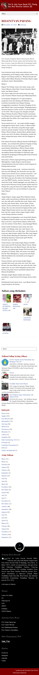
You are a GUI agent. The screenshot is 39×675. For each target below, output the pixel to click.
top (19, 548)
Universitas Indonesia (9, 569)
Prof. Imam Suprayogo (9, 622)
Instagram (5, 655)
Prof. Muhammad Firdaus (10, 627)
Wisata (4, 426)
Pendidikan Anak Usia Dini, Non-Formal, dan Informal (19, 576)
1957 (7, 565)
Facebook (5, 653)
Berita (3, 413)
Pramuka (4, 608)
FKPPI (25, 304)
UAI (3, 603)
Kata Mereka (6, 419)
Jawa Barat (31, 563)
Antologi (23, 25)
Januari (4, 467)
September (5, 473)
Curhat (4, 434)
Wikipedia (12, 584)
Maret (3, 459)
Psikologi (10, 567)
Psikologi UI (6, 600)
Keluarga (4, 442)
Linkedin (4, 658)
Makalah (4, 432)
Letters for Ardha (7, 595)
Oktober (4, 470)
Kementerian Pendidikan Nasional (22, 578)
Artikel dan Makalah (8, 450)
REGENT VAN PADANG (16, 21)
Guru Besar (10, 571)
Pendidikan (18, 567)
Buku (3, 448)
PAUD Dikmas (6, 611)
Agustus (4, 476)
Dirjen (35, 573)
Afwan (12, 373)
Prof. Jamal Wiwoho (8, 625)
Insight (4, 416)
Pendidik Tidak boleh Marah (19, 384)
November (5, 490)
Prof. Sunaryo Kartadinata (10, 630)
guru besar (34, 565)
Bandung (23, 563)
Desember (5, 487)
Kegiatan (4, 437)
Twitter (4, 661)
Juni (3, 481)
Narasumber (5, 421)
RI (36, 578)
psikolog (24, 565)
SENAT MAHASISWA (16, 306)
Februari (4, 464)
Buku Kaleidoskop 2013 (9, 440)
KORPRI (5, 333)
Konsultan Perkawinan (9, 445)
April (3, 520)
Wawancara (5, 429)
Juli (3, 478)
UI (2, 598)
